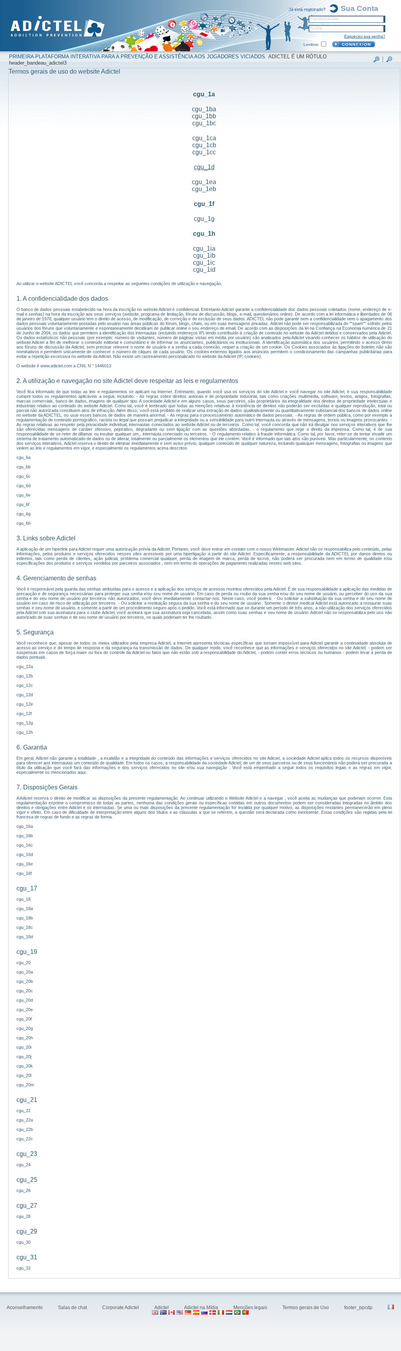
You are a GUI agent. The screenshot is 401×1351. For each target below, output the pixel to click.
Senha (316, 28)
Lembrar (310, 44)
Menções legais (250, 1307)
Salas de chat (73, 1307)
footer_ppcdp (359, 1307)
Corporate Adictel (121, 1307)
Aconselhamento (25, 1307)
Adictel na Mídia (201, 1307)
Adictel (162, 1307)
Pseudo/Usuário (324, 18)
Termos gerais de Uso (306, 1307)
